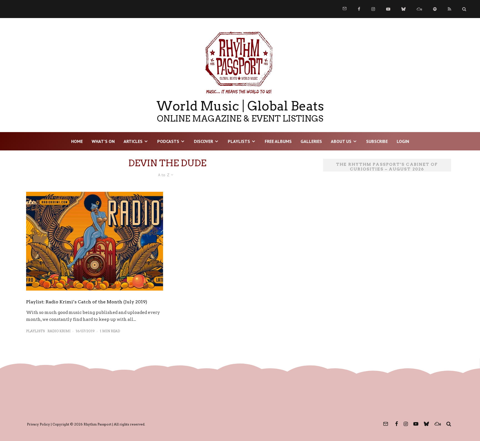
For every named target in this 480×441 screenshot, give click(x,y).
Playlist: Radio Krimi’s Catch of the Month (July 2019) (86, 301)
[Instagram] (373, 9)
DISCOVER (203, 141)
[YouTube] (388, 9)
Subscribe (377, 141)
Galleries (311, 141)
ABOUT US (341, 141)
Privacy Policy (38, 424)
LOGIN (403, 141)
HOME (77, 141)
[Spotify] (435, 9)
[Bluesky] (403, 9)
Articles (133, 141)
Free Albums (278, 141)
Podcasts (168, 141)
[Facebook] (359, 9)
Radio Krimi (59, 331)
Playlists (239, 141)
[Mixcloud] (419, 9)
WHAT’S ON (103, 141)
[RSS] (449, 9)
